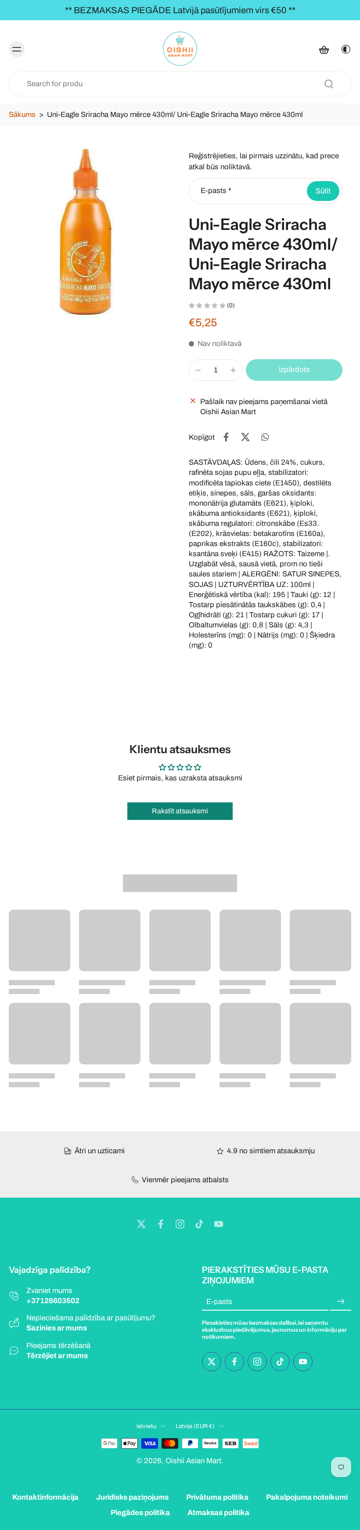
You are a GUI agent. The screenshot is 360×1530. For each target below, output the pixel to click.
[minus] (198, 370)
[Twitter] (141, 1224)
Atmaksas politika (218, 1512)
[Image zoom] (90, 234)
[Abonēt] (340, 1302)
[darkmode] (343, 49)
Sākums (22, 114)
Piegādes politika (140, 1512)
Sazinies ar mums (56, 1328)
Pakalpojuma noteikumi (307, 1497)
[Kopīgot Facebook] (226, 437)
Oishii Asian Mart (193, 1461)
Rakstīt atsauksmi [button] (180, 811)
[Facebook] (160, 1224)
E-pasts (216, 191)
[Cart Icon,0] (323, 49)
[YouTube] (218, 1224)
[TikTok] (199, 1224)
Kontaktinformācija (45, 1497)
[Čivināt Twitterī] (245, 437)
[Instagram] (180, 1224)
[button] (294, 370)
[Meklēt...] (329, 84)
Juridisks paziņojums (132, 1497)
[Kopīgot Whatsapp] (264, 437)
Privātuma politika (217, 1497)
